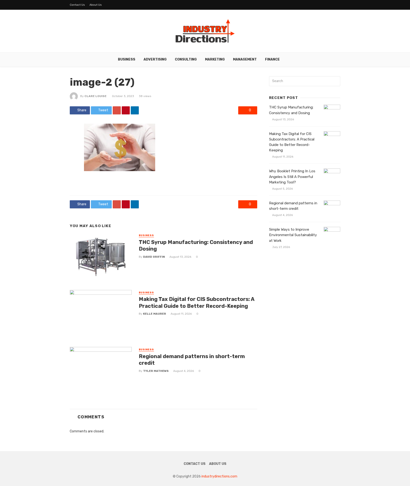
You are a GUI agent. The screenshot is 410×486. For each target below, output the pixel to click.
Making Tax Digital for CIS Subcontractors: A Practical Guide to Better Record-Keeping (196, 302)
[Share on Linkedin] (135, 110)
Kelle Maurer (154, 313)
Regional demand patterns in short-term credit (192, 359)
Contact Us (77, 4)
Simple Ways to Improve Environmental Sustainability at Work (293, 235)
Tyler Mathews (156, 371)
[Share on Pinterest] (126, 110)
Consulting (186, 59)
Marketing (215, 59)
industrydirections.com (219, 476)
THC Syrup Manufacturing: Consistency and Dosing (196, 245)
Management (245, 59)
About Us (95, 4)
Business (126, 59)
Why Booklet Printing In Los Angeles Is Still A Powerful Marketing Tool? (292, 176)
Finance (272, 59)
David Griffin (154, 256)
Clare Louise (95, 96)
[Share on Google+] (117, 110)
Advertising (155, 59)
